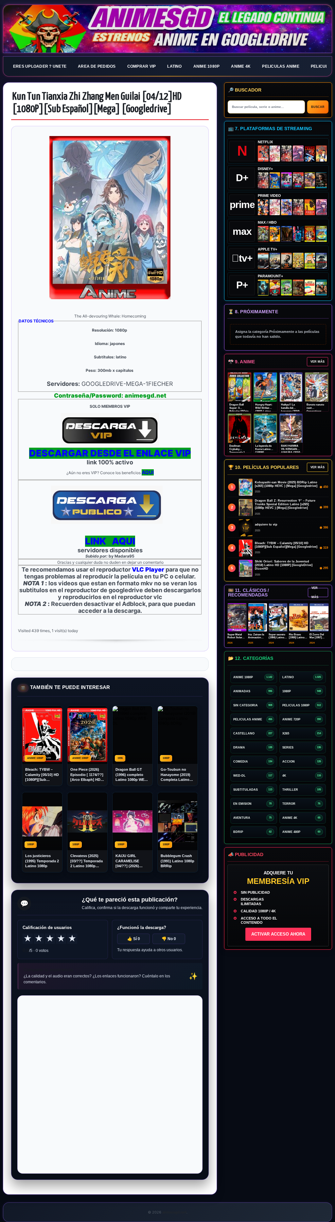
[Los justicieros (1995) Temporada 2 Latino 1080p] (286, 207)
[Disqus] (110, 1084)
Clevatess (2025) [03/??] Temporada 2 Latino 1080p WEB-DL (86, 861)
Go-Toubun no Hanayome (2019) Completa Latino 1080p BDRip (175, 774)
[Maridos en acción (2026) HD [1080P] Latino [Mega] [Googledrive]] (275, 234)
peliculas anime (280, 66)
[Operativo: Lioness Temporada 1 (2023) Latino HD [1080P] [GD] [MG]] (298, 288)
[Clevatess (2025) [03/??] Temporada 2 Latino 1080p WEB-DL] (286, 154)
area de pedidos (97, 66)
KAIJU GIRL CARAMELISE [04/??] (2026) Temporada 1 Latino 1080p (127, 861)
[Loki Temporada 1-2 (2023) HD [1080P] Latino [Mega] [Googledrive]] (321, 180)
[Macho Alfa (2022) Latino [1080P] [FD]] (321, 288)
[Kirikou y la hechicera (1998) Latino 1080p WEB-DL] (310, 207)
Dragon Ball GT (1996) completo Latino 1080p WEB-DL (131, 774)
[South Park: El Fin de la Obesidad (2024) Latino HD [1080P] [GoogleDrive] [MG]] (310, 288)
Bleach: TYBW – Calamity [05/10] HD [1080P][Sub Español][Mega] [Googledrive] (42, 774)
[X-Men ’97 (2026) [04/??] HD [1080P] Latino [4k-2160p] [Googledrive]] (275, 180)
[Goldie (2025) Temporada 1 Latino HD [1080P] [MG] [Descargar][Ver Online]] (310, 261)
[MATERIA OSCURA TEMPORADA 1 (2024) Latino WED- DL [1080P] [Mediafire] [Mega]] (263, 261)
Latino (174, 66)
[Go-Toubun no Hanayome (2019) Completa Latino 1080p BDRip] (275, 154)
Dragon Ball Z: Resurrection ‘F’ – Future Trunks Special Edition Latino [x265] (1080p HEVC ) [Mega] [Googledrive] (285, 504)
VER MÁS (317, 361)
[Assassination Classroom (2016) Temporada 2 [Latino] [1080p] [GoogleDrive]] (263, 234)
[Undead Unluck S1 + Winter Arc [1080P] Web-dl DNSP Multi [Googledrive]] (298, 180)
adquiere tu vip (266, 524)
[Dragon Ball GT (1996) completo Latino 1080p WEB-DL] (263, 207)
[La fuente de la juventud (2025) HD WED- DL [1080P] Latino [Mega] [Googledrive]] (275, 261)
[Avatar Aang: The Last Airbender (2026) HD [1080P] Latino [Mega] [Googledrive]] (263, 288)
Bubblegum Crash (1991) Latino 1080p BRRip (177, 861)
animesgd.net (167, 29)
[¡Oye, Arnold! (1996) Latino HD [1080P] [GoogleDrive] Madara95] (275, 288)
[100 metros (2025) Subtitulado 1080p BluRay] (263, 154)
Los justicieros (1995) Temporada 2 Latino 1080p (42, 861)
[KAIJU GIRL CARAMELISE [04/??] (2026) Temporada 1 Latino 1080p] (298, 154)
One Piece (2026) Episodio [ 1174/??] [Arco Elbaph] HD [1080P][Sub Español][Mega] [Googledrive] (86, 774)
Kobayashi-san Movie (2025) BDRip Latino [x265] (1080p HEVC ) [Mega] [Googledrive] (286, 484)
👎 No (169, 939)
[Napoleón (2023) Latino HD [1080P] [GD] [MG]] (321, 261)
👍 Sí (133, 939)
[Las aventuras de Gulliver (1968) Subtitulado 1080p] (321, 154)
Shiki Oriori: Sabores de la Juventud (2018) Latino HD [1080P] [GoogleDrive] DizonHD (283, 565)
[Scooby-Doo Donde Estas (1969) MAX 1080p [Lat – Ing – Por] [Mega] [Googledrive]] (321, 234)
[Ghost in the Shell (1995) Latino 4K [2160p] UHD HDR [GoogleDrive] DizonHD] (298, 234)
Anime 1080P (206, 66)
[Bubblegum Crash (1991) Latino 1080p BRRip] (310, 154)
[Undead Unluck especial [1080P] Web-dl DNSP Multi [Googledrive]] (286, 180)
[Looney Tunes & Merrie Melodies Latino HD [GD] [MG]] (310, 234)
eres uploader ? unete (39, 66)
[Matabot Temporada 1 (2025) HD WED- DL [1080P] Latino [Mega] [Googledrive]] (286, 261)
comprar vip (141, 66)
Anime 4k (241, 66)
